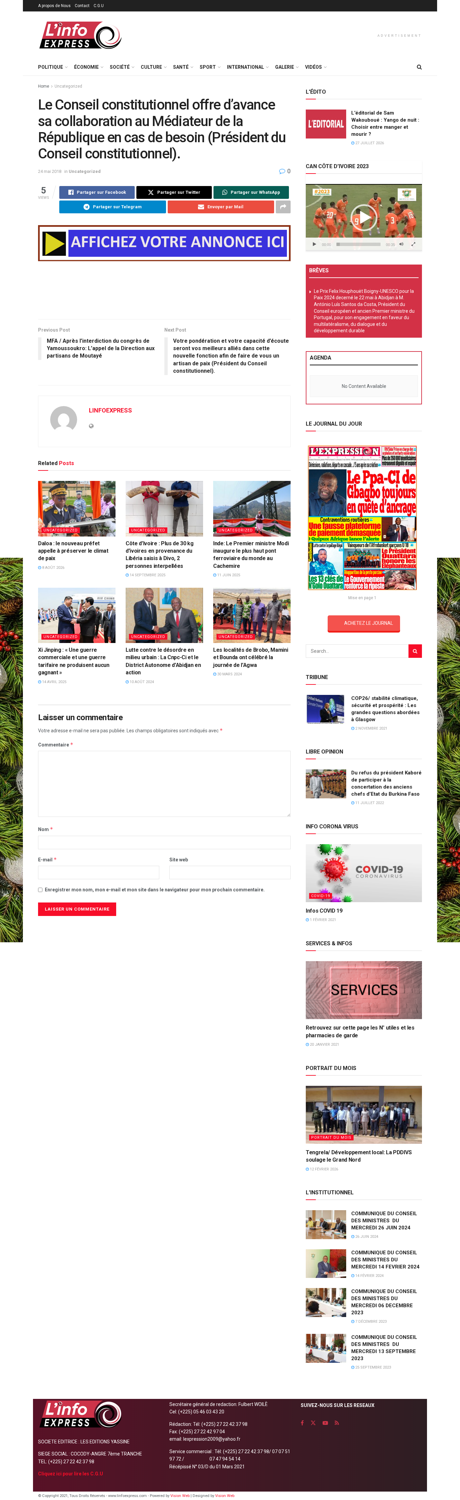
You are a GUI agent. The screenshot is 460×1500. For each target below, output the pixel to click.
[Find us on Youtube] (325, 1423)
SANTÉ (181, 67)
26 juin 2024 (366, 1236)
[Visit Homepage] (80, 35)
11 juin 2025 (228, 575)
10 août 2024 (141, 682)
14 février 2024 (369, 1276)
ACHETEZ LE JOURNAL (368, 623)
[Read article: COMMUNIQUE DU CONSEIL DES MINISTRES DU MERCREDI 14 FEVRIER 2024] (326, 1263)
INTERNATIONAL (245, 67)
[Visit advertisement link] (164, 243)
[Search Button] (419, 67)
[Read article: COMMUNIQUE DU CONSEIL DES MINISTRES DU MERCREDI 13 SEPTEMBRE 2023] (326, 1348)
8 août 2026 (52, 567)
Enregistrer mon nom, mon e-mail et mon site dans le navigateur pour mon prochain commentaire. (155, 889)
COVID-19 (320, 896)
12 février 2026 (323, 1169)
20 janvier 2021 (324, 1044)
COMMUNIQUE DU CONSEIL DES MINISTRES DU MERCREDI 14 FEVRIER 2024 (385, 1260)
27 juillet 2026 (369, 143)
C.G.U (99, 5)
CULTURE (151, 67)
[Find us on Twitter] (313, 1423)
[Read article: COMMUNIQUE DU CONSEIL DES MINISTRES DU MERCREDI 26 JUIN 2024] (326, 1224)
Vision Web (180, 1496)
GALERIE (284, 67)
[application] (364, 217)
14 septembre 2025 (147, 575)
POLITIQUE (50, 67)
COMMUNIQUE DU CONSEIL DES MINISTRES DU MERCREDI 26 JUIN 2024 (384, 1221)
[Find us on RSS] (337, 1423)
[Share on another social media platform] (283, 207)
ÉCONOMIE (86, 67)
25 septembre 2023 (372, 1367)
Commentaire (55, 744)
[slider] (358, 244)
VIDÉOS (313, 67)
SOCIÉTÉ (120, 67)
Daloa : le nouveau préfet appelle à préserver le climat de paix (73, 551)
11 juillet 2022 (369, 803)
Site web (178, 859)
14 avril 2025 (53, 682)
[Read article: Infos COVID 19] (364, 873)
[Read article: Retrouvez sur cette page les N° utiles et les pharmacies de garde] (364, 990)
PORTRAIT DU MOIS (331, 1137)
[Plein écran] (413, 244)
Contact (82, 5)
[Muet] (401, 244)
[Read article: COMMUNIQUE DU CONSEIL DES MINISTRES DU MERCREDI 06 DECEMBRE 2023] (326, 1302)
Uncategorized (68, 86)
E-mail (47, 859)
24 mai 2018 (49, 171)
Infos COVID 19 (324, 911)
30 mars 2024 (229, 674)
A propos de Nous (54, 5)
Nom (45, 829)
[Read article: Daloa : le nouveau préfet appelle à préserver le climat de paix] (77, 508)
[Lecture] (314, 244)
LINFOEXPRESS (110, 410)
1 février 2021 (322, 920)
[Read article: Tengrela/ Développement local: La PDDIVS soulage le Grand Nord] (364, 1115)
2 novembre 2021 (370, 728)
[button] (364, 217)
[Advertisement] (164, 292)
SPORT (208, 67)
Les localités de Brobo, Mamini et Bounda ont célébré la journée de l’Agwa (250, 657)
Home (43, 86)
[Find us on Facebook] (302, 1423)
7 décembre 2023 (370, 1321)
